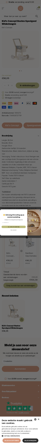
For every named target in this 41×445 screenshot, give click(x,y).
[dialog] (20, 431)
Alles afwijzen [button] (30, 440)
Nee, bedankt (14, 230)
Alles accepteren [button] (12, 440)
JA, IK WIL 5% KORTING (13, 226)
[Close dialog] (40, 210)
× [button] (38, 419)
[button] (20, 435)
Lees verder (34, 433)
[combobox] (35, 419)
